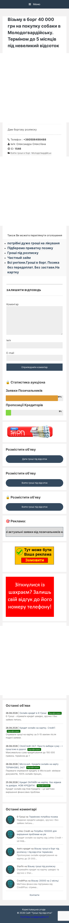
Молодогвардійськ (41, 153)
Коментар (12, 304)
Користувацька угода (33, 909)
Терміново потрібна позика (43, 816)
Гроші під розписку (23, 253)
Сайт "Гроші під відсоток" (39, 913)
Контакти (34, 895)
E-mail (10, 352)
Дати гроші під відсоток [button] (34, 459)
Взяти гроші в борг (20, 153)
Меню (36, 4)
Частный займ (19, 258)
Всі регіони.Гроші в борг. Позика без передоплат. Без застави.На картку (33, 267)
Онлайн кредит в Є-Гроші (40, 713)
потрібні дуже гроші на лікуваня (33, 243)
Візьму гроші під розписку (42, 866)
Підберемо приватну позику (30, 248)
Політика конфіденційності (34, 917)
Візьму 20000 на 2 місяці (45, 880)
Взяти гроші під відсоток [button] (34, 483)
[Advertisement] (34, 87)
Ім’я (8, 340)
